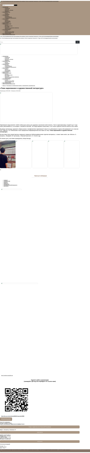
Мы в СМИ (7, 26)
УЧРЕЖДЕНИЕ (5, 7)
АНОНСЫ (5, 182)
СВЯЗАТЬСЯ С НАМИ (6, 23)
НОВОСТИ (6, 183)
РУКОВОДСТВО (7, 181)
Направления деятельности (10, 17)
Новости (6, 19)
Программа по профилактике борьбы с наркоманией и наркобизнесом (20, 85)
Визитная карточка (8, 25)
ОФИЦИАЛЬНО (5, 15)
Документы (7, 65)
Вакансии (7, 11)
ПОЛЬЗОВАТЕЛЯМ (6, 12)
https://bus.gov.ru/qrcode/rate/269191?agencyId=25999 (12, 416)
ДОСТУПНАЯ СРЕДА (6, 33)
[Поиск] (78, 42)
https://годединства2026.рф (7, 375)
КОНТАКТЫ (6, 186)
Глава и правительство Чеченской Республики (40, 427)
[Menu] (0, 3)
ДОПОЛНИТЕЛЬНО (6, 29)
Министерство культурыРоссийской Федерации (6, 419)
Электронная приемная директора (12, 27)
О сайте (6, 30)
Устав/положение (8, 16)
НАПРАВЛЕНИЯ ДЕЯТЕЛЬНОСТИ (10, 185)
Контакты (7, 24)
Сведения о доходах (9, 10)
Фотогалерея (7, 20)
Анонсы (6, 13)
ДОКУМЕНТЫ (6, 184)
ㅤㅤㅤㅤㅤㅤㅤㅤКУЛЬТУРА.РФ (40, 432)
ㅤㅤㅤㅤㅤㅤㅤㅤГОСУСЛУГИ (39, 441)
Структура (7, 9)
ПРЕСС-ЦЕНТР (5, 18)
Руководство (7, 8)
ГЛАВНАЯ (6, 180)
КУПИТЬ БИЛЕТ (5, 22)
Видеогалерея (8, 21)
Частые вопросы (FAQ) (9, 31)
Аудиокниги (7, 14)
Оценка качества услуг (9, 32)
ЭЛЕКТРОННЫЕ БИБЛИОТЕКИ (8, 34)
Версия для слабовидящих (40, 175)
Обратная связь (8, 28)
